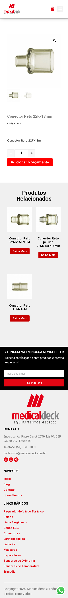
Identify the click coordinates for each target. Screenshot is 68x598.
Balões (8, 517)
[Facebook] (16, 459)
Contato (9, 489)
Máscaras (10, 549)
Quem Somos (13, 495)
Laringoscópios (14, 539)
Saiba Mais (20, 251)
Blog (7, 484)
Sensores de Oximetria (19, 560)
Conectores (12, 533)
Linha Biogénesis (15, 522)
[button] (60, 9)
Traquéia (9, 571)
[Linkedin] (11, 459)
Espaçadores (12, 555)
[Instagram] (6, 459)
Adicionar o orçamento (30, 162)
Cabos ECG (11, 528)
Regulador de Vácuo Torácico (24, 511)
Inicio (7, 479)
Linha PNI (10, 544)
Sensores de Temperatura (21, 566)
